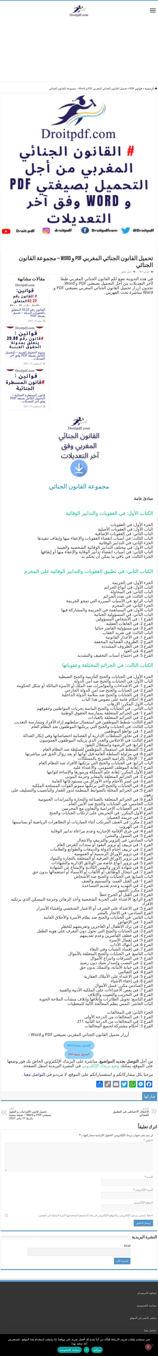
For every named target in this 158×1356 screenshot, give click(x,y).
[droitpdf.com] (79, 10)
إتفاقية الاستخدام (146, 1293)
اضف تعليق (126, 271)
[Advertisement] (79, 53)
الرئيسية (150, 88)
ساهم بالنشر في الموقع (142, 1317)
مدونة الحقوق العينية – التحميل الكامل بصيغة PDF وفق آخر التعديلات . (25, 355)
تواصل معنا (150, 1330)
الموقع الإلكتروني (143, 1202)
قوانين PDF (136, 88)
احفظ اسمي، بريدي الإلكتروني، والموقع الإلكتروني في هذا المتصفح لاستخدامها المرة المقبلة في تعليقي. (95, 1215)
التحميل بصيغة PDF (79, 1054)
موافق (97, 1349)
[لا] (153, 1345)
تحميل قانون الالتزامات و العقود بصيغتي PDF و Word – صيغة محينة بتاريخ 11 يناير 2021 (30, 1113)
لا (86, 1349)
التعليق (148, 1140)
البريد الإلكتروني (143, 1189)
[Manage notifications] (148, 1347)
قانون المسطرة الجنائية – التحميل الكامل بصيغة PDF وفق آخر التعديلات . (27, 398)
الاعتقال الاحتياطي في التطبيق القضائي (131, 1112)
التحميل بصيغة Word (79, 1045)
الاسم (149, 1176)
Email (127, 1245)
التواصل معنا (34, 1074)
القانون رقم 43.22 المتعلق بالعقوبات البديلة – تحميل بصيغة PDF (28, 313)
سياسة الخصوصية (146, 1305)
